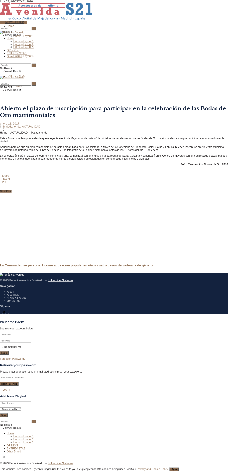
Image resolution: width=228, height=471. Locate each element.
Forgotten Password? (12, 358)
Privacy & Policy (16, 298)
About (10, 292)
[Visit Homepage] (46, 19)
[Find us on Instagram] (7, 312)
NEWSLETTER (14, 22)
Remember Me (13, 346)
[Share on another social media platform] (114, 188)
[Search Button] (1, 25)
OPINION (13, 50)
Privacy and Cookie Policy (152, 469)
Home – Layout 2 (23, 44)
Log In (6, 389)
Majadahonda (12, 126)
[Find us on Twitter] (4, 312)
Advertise (13, 295)
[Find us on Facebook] (1, 312)
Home (10, 26)
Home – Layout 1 (23, 36)
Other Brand (14, 86)
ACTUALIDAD (31, 126)
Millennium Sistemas (60, 280)
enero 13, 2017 (9, 123)
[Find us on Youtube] (10, 312)
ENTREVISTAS (17, 53)
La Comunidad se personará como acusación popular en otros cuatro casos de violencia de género (76, 265)
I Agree (174, 469)
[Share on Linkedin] (114, 185)
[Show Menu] (1, 74)
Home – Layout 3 (23, 56)
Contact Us (13, 301)
